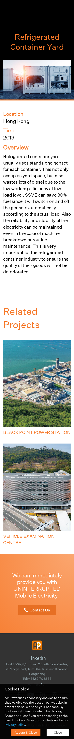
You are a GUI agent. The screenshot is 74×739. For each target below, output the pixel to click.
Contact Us (40, 610)
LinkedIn (37, 658)
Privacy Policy (15, 725)
